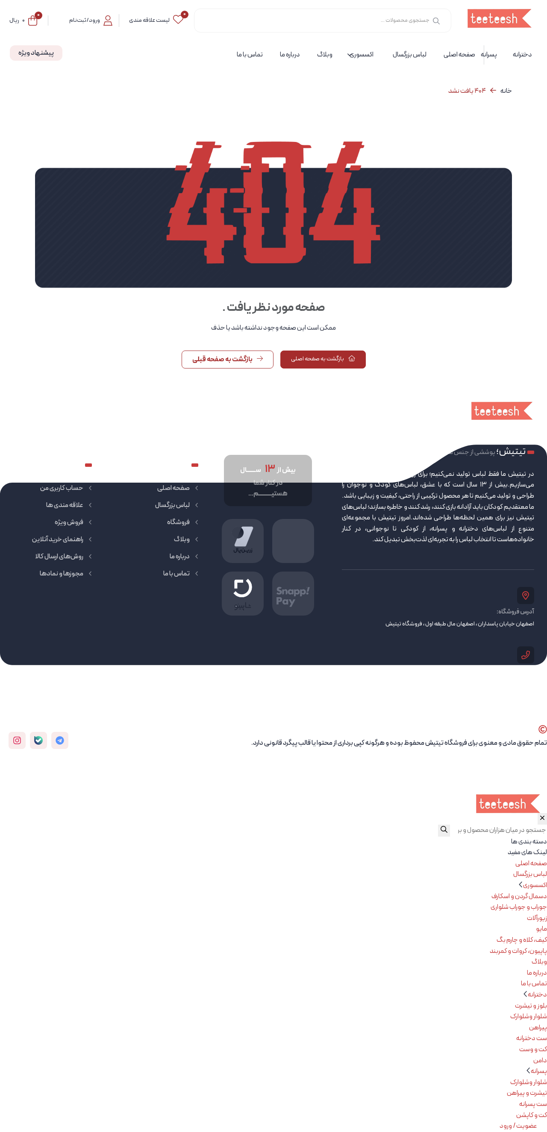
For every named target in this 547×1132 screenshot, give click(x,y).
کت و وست (533, 1049)
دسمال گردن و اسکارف (519, 896)
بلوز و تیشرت (531, 1006)
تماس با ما (176, 574)
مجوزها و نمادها (61, 574)
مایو (541, 929)
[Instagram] (17, 740)
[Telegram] (59, 740)
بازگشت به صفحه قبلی (222, 359)
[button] (521, 885)
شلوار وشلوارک (528, 1016)
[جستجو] (436, 21)
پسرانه (539, 1071)
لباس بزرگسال (172, 505)
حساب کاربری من (61, 488)
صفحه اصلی (173, 488)
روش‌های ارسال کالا (59, 556)
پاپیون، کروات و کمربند (518, 951)
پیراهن (538, 1028)
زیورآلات (537, 918)
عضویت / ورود (519, 1126)
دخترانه (537, 995)
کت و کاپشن (531, 1115)
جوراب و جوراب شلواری (519, 907)
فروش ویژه (69, 522)
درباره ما (180, 556)
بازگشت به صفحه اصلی (318, 358)
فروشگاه (178, 522)
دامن (540, 1060)
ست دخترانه (531, 1038)
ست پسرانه (533, 1104)
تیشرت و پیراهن (527, 1093)
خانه (506, 91)
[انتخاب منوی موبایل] (542, 819)
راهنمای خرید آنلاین (57, 539)
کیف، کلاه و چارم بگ (522, 940)
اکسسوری (535, 885)
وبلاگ (182, 539)
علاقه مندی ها (64, 505)
